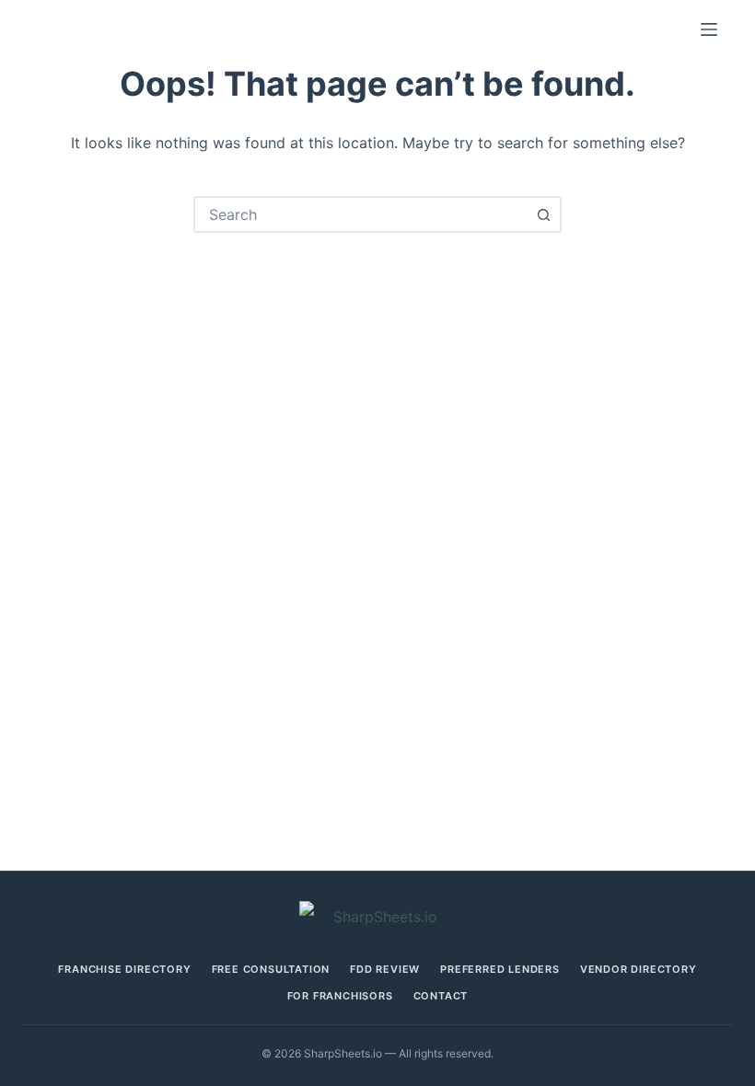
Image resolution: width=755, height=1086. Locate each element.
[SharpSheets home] (377, 917)
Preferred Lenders (500, 970)
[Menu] (709, 29)
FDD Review (385, 970)
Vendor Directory (638, 970)
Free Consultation (271, 970)
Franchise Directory (124, 970)
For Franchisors (340, 996)
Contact (441, 996)
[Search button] (543, 214)
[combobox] (361, 214)
